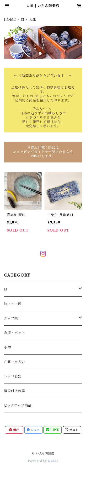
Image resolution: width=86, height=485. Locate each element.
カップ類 (11, 318)
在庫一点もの (14, 362)
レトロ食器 (13, 376)
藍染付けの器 (14, 391)
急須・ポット (14, 333)
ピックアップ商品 (18, 405)
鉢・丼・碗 (13, 304)
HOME (10, 19)
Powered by (38, 461)
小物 (7, 347)
